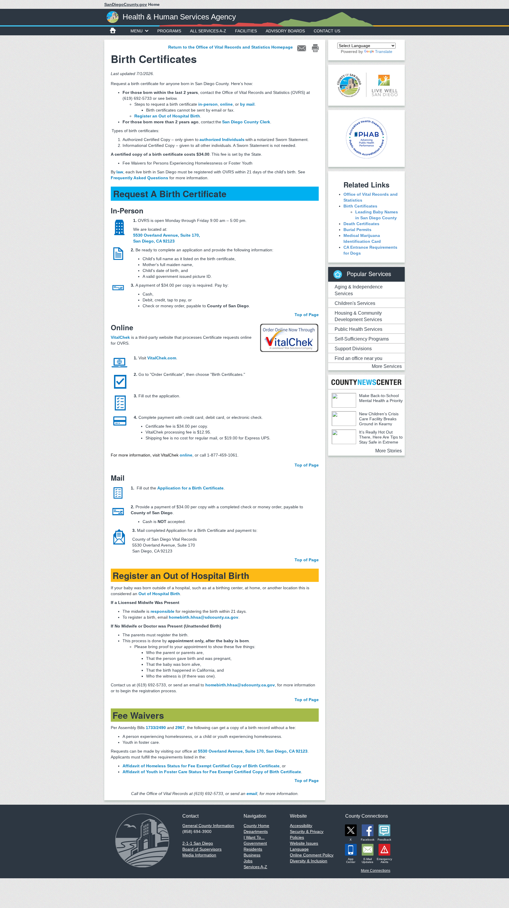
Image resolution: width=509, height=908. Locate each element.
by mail (247, 104)
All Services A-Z (208, 31)
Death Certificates (361, 223)
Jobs (248, 861)
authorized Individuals (221, 139)
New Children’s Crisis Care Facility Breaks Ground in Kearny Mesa (365, 421)
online (226, 104)
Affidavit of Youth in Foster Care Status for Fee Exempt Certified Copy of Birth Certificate (212, 771)
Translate (383, 51)
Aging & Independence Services (359, 290)
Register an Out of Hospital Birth (167, 116)
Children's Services (355, 303)
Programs (169, 31)
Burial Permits (357, 229)
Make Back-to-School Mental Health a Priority (381, 398)
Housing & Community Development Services (358, 316)
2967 (180, 727)
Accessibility (301, 825)
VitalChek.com (161, 358)
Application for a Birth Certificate (190, 488)
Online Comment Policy (311, 855)
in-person (208, 104)
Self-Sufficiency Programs (362, 338)
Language (299, 849)
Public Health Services (358, 329)
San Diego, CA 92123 (154, 241)
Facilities (246, 31)
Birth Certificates (360, 206)
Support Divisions (353, 348)
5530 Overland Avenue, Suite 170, (166, 235)
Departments (256, 831)
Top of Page (307, 314)
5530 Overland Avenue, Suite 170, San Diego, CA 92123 (253, 751)
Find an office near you (358, 358)
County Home (256, 825)
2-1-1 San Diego (197, 843)
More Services (387, 366)
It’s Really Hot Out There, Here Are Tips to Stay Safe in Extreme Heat (367, 439)
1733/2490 (156, 727)
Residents (253, 849)
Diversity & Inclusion (308, 861)
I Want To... (254, 837)
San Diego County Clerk (246, 121)
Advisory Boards (285, 31)
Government (255, 843)
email (252, 793)
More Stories (388, 450)
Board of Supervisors (202, 849)
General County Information (208, 825)
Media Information (199, 855)
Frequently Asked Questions (139, 177)
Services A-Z (255, 866)
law (119, 172)
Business (252, 855)
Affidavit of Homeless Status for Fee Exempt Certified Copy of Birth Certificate (201, 765)
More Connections (375, 871)
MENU (136, 31)
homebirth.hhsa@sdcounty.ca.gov (203, 617)
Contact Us (327, 31)
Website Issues (304, 843)
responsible (163, 611)
